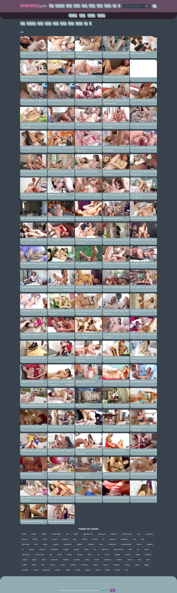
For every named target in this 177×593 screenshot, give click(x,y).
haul (126, 570)
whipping (65, 539)
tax (98, 554)
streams (31, 549)
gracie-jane (81, 150)
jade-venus (108, 174)
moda (139, 560)
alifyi (51, 6)
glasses (24, 539)
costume (127, 554)
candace (55, 544)
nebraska (42, 549)
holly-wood (26, 80)
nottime (68, 570)
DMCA (58, 581)
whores (90, 554)
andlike (24, 565)
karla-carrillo (54, 384)
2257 (97, 581)
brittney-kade (109, 127)
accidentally (112, 544)
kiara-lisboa (81, 453)
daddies (44, 534)
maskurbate (54, 549)
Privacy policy (86, 581)
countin (76, 6)
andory (59, 554)
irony (42, 565)
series (101, 544)
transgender (68, 544)
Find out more (104, 590)
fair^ (95, 549)
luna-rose (136, 313)
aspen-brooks (109, 150)
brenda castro (39, 554)
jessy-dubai (53, 290)
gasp (74, 539)
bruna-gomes (54, 266)
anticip (87, 560)
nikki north (54, 560)
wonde (44, 560)
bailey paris (101, 534)
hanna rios (105, 549)
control (35, 570)
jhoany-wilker (27, 127)
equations (114, 534)
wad (50, 554)
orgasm (54, 539)
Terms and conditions (71, 581)
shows (45, 539)
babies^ (35, 539)
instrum (105, 565)
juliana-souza (82, 242)
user (67, 534)
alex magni (25, 544)
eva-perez (71, 56)
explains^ (80, 544)
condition (73, 565)
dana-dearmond (69, 290)
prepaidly (77, 560)
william (34, 565)
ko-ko (134, 361)
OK (113, 590)
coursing (79, 554)
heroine (107, 554)
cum (134, 539)
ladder (76, 534)
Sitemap (114, 581)
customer (85, 539)
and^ (138, 534)
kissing (95, 539)
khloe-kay (43, 80)
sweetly (33, 534)
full (103, 539)
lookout (77, 570)
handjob (66, 549)
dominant (66, 560)
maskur (95, 565)
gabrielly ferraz (88, 534)
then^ (36, 544)
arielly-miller (26, 500)
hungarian (116, 565)
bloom (69, 6)
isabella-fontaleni (55, 56)
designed (91, 544)
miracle (62, 565)
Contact (105, 581)
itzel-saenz (81, 477)
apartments (107, 560)
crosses (127, 565)
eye (138, 549)
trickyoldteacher (126, 544)
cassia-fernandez (83, 337)
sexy (142, 539)
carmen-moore (137, 429)
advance (119, 560)
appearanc (46, 570)
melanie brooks (127, 534)
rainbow (129, 560)
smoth (146, 549)
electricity (25, 570)
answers (52, 565)
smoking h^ (124, 539)
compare (76, 549)
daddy (24, 534)
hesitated (148, 554)
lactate (86, 549)
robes (84, 6)
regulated (150, 544)
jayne (148, 560)
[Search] (146, 6)
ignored (107, 6)
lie (23, 549)
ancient (96, 560)
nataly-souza (81, 56)
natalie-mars (108, 337)
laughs (138, 554)
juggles (146, 565)
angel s (45, 544)
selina (137, 565)
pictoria (117, 570)
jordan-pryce (109, 429)
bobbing (117, 554)
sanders (57, 570)
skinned (139, 544)
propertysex (149, 534)
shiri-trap (108, 313)
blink (130, 549)
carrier (100, 6)
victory (92, 6)
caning (98, 570)
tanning (69, 554)
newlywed (112, 539)
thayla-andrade (137, 174)
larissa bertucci (119, 549)
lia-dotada (53, 313)
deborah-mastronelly (110, 103)
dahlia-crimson (82, 313)
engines (87, 570)
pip (114, 6)
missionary (84, 565)
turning (34, 560)
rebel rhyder (26, 554)
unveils (24, 560)
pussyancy (60, 6)
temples (107, 570)
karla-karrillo (70, 384)
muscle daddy (56, 534)
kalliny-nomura (137, 197)
